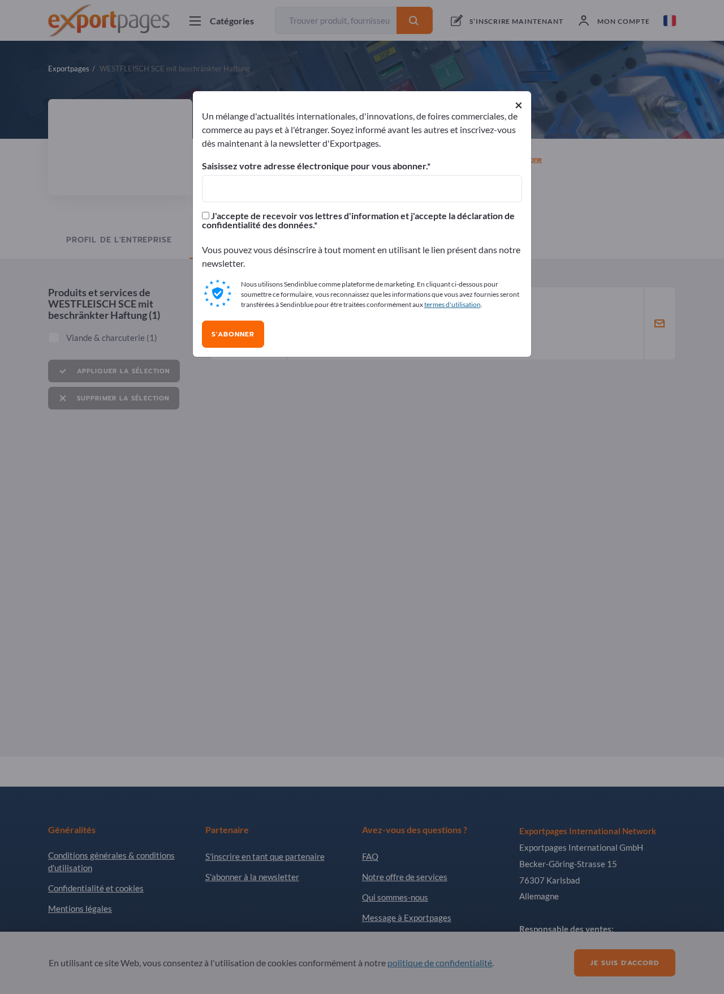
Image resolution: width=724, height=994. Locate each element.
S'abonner (233, 334)
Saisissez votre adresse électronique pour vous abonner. (314, 165)
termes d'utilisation (452, 304)
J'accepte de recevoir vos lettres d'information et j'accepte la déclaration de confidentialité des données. (358, 220)
